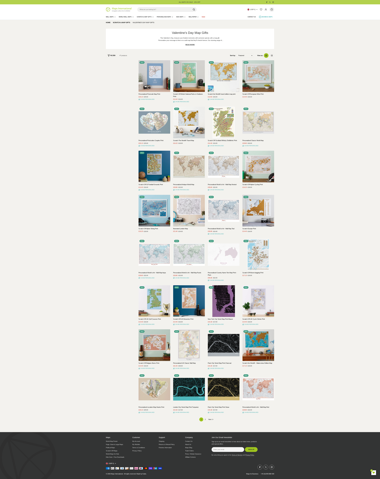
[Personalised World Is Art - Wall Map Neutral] (223, 166)
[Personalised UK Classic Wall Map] (189, 345)
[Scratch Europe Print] (258, 210)
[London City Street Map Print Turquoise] (189, 389)
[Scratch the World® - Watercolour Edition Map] (258, 345)
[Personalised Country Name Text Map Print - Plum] (223, 255)
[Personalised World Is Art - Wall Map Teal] (223, 210)
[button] (167, 63)
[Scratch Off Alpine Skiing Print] (154, 210)
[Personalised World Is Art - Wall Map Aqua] (154, 255)
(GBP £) (253, 9)
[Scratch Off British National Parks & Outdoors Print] (189, 76)
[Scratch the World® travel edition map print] (223, 76)
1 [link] (201, 419)
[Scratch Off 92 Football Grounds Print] (154, 166)
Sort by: (233, 55)
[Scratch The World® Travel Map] (189, 122)
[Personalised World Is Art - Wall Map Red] (258, 389)
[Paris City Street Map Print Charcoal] (223, 345)
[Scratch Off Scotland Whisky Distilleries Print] (223, 122)
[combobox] (167, 9)
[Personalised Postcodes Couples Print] (154, 122)
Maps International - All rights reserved (123, 474)
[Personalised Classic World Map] (258, 122)
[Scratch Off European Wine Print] (258, 76)
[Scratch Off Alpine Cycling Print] (258, 166)
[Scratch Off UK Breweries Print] (189, 301)
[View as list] (271, 55)
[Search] (194, 9)
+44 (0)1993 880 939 (267, 474)
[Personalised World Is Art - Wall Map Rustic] (189, 255)
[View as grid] (266, 55)
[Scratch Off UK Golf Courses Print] (154, 301)
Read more (190, 45)
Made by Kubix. (141, 474)
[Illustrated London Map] (189, 210)
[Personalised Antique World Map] (189, 166)
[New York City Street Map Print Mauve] (223, 301)
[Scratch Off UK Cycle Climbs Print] (258, 301)
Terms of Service (237, 455)
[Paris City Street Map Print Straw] (223, 389)
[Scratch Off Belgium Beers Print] (154, 345)
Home (108, 22)
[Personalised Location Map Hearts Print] (154, 389)
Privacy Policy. (249, 455)
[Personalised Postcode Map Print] (154, 76)
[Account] (266, 9)
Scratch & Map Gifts (121, 22)
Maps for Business (252, 474)
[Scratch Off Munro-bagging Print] (258, 255)
